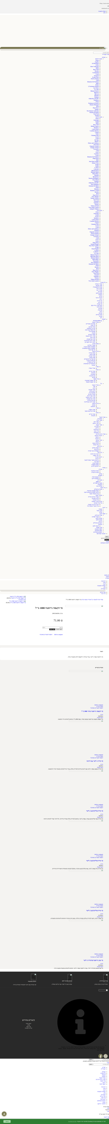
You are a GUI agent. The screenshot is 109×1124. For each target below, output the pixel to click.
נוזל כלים (96, 449)
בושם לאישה (99, 117)
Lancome (96, 169)
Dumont (96, 230)
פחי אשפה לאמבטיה (90, 380)
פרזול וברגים (99, 314)
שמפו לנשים (96, 463)
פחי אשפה (96, 379)
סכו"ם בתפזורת (91, 362)
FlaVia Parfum (95, 78)
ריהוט (104, 507)
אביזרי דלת (99, 288)
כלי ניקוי (100, 302)
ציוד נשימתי (96, 500)
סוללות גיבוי (99, 486)
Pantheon (96, 100)
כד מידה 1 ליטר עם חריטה (95, 761)
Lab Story (96, 88)
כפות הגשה (92, 354)
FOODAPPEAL (97, 320)
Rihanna (96, 189)
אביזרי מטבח (95, 322)
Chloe (97, 134)
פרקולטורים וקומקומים (89, 363)
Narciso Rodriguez (94, 178)
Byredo (97, 71)
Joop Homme (95, 248)
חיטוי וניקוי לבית (94, 454)
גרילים (97, 428)
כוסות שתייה (92, 353)
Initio (97, 83)
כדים (94, 388)
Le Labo (96, 89)
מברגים (100, 308)
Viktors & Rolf (95, 206)
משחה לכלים (95, 448)
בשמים (104, 57)
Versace (97, 204)
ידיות (101, 299)
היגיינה (97, 458)
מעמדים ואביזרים (97, 483)
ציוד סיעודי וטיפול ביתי (93, 506)
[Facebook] (100, 1056)
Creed (97, 74)
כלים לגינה (99, 307)
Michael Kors (95, 170)
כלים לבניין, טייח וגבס (96, 305)
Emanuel (96, 75)
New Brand (95, 180)
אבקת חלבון (99, 520)
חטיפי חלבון (96, 526)
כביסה (97, 441)
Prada (97, 101)
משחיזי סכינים (91, 394)
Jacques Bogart (95, 244)
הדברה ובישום (98, 435)
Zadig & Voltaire (94, 209)
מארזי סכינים (92, 327)
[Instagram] (105, 1056)
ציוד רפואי (103, 487)
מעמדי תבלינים (91, 345)
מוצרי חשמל (102, 417)
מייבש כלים (92, 391)
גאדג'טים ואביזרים (90, 324)
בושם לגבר (99, 210)
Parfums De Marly (94, 186)
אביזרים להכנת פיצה (90, 411)
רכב (101, 317)
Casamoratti (95, 72)
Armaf (97, 121)
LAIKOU (96, 252)
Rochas (97, 192)
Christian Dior (95, 135)
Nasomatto (96, 261)
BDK (97, 68)
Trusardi (96, 275)
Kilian (97, 85)
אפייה (97, 366)
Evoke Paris (95, 77)
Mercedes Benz (94, 256)
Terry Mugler (95, 196)
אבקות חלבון (99, 518)
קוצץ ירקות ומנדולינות (89, 340)
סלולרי (104, 467)
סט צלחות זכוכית (91, 360)
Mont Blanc (95, 173)
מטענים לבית (95, 477)
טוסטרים (100, 418)
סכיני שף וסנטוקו (91, 339)
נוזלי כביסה (96, 445)
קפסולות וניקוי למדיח (93, 451)
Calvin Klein (95, 129)
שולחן (100, 512)
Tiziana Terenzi (95, 198)
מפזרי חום (96, 422)
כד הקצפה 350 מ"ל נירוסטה (18, 598)
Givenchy (96, 149)
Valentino (96, 203)
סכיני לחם (92, 337)
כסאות (100, 509)
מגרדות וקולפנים (91, 328)
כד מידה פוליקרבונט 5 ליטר (94, 910)
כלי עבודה (103, 282)
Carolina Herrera (94, 131)
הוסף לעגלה (59, 629)
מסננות (93, 333)
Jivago (97, 164)
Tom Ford (96, 114)
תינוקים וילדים (95, 466)
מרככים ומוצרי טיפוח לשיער (91, 460)
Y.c (101, 383)
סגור (108, 1062)
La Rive (96, 167)
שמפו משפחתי (95, 464)
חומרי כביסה (99, 440)
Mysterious (96, 176)
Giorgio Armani (94, 147)
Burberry (96, 127)
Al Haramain (95, 63)
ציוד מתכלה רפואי (94, 494)
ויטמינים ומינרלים (97, 523)
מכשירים (100, 480)
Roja (97, 106)
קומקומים (96, 432)
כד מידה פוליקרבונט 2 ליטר (94, 811)
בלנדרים (97, 426)
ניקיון (101, 311)
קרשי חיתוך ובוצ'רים (90, 342)
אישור (7, 1121)
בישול (97, 369)
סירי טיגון (96, 431)
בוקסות (100, 294)
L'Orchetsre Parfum (93, 86)
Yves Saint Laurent (94, 207)
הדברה (97, 438)
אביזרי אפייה (92, 368)
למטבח (104, 319)
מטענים (100, 475)
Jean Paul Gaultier (94, 161)
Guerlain (96, 154)
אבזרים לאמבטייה (97, 287)
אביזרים (100, 291)
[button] (100, 717)
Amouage (96, 120)
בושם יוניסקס (98, 59)
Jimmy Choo (95, 163)
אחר (94, 386)
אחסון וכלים (99, 293)
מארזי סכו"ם (92, 356)
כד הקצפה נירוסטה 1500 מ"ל (18, 602)
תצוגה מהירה (99, 706)
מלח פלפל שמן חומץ (90, 330)
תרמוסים (93, 406)
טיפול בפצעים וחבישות (93, 490)
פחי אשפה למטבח (90, 382)
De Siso (97, 140)
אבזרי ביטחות (98, 284)
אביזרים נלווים (98, 515)
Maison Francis (95, 91)
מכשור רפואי (99, 495)
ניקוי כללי (99, 452)
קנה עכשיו (52, 629)
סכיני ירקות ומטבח (90, 336)
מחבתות (93, 373)
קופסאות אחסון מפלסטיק (88, 348)
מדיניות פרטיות (72, 1121)
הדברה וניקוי (99, 297)
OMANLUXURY (94, 98)
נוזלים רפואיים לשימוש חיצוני (91, 492)
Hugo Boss (96, 158)
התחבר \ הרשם (102, 1104)
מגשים (93, 405)
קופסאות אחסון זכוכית (89, 346)
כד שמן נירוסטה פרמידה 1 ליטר (93, 960)
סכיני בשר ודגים (91, 396)
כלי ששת (93, 325)
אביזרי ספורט (95, 516)
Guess (97, 155)
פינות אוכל (99, 510)
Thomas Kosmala (94, 112)
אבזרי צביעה (99, 285)
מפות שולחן (92, 357)
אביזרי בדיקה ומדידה (93, 497)
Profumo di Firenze (93, 103)
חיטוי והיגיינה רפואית (93, 504)
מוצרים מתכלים (98, 489)
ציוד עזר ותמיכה (98, 503)
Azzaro (97, 216)
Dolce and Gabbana (93, 143)
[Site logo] (100, 45)
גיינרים (100, 521)
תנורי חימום (96, 423)
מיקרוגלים (96, 429)
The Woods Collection (93, 111)
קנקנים (93, 365)
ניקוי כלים (99, 446)
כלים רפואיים (95, 498)
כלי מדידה (99, 301)
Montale (96, 95)
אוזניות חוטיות (95, 472)
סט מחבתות (92, 376)
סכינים (100, 313)
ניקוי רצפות (96, 455)
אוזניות (100, 469)
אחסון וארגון (95, 343)
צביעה (100, 316)
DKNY (97, 141)
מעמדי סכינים (91, 334)
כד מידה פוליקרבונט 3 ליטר (94, 861)
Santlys (97, 109)
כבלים (100, 474)
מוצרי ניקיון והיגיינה (101, 434)
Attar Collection (94, 66)
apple (97, 481)
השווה (104, 1102)
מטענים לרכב (95, 478)
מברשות (100, 310)
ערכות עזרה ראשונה (97, 501)
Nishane (96, 97)
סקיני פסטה (99, 527)
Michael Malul (95, 172)
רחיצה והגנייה (98, 457)
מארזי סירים (92, 371)
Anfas (97, 65)
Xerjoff (97, 115)
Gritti (97, 80)
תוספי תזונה (103, 513)
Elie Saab (96, 144)
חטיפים (100, 524)
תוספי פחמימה (98, 530)
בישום (97, 437)
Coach (97, 137)
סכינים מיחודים (91, 400)
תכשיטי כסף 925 (101, 533)
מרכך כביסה (95, 443)
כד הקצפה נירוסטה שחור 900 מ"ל (92, 711)
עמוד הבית (100, 599)
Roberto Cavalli (94, 190)
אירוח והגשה (95, 351)
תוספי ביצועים (98, 529)
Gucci (97, 152)
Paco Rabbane (95, 184)
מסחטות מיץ (92, 331)
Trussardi (96, 201)
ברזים (100, 296)
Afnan (97, 60)
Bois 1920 (96, 69)
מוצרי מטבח (99, 425)
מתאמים (100, 484)
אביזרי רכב (99, 290)
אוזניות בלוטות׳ (95, 471)
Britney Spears (95, 126)
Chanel (97, 132)
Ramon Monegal (94, 105)
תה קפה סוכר (91, 350)
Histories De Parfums (93, 82)
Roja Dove (96, 108)
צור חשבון (106, 1117)
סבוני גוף (96, 461)
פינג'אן (93, 377)
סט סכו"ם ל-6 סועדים (89, 359)
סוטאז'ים (93, 374)
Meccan (97, 94)
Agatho (97, 62)
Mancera (96, 92)
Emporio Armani (94, 146)
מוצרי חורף (99, 420)
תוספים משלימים (97, 532)
